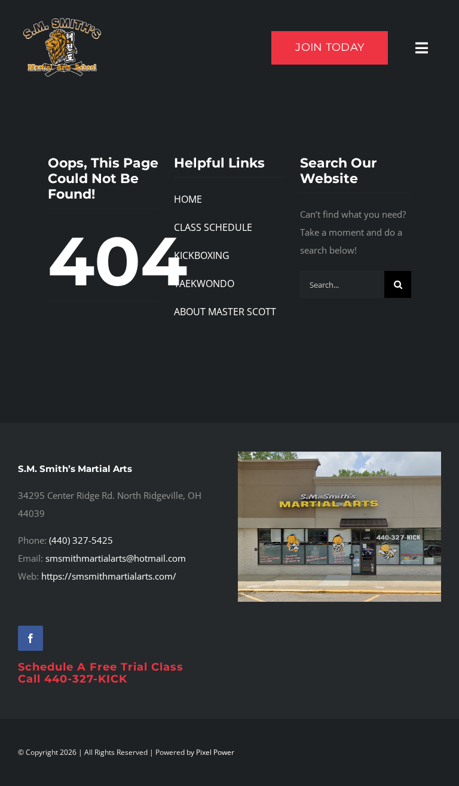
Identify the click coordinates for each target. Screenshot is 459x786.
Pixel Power (215, 752)
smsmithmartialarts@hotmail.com (115, 558)
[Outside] (339, 456)
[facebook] (30, 638)
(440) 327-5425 (81, 540)
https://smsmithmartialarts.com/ (108, 576)
